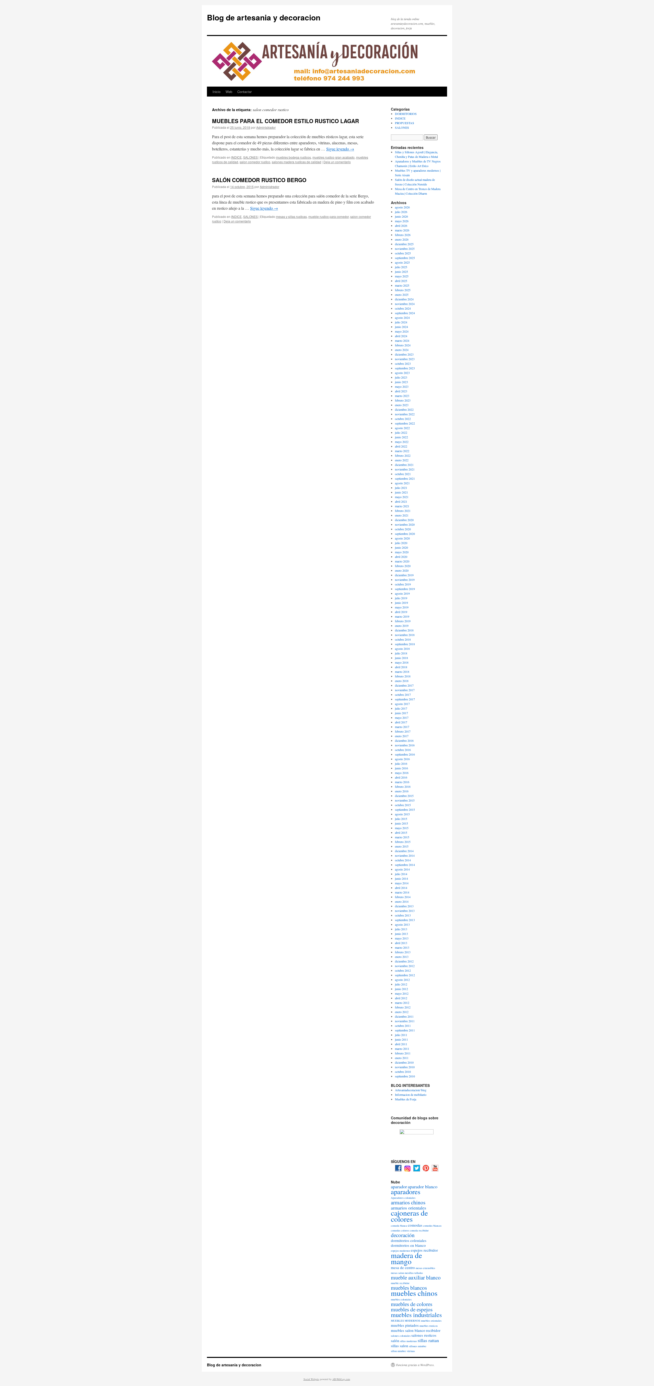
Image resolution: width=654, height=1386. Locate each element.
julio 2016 (401, 763)
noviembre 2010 (405, 1067)
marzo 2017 (402, 727)
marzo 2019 (402, 616)
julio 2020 (401, 543)
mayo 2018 (401, 662)
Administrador (266, 127)
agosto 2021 (402, 483)
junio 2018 (401, 658)
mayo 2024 (401, 331)
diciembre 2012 (404, 961)
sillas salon (399, 1345)
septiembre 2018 (405, 644)
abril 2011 (401, 1044)
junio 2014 (401, 878)
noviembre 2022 (405, 414)
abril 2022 (401, 446)
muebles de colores (411, 1304)
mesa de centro (403, 1267)
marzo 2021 (402, 506)
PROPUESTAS (404, 123)
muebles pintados (405, 1325)
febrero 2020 (403, 566)
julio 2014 (401, 874)
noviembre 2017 (405, 690)
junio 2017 (401, 713)
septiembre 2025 (405, 258)
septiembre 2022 (405, 423)
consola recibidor (419, 1230)
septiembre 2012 (405, 975)
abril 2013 (401, 943)
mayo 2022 (401, 442)
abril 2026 (401, 226)
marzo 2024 (402, 340)
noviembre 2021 (405, 469)
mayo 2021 (401, 497)
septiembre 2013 (405, 920)
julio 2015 (401, 819)
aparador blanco (422, 1186)
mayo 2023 (401, 386)
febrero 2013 (403, 952)
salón (395, 1340)
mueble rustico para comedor (328, 216)
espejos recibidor (424, 1250)
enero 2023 (401, 405)
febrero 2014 (403, 897)
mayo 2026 (401, 221)
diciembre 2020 (404, 520)
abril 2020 (401, 557)
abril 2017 (401, 722)
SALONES (250, 157)
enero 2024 (401, 350)
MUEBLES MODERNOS (405, 1320)
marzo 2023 (402, 396)
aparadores (405, 1191)
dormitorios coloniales (408, 1240)
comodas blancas (432, 1225)
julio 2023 (401, 377)
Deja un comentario (337, 162)
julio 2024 (401, 322)
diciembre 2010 (404, 1062)
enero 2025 (401, 294)
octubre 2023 (403, 363)
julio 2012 (401, 984)
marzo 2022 (402, 451)
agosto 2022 (402, 428)
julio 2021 (401, 488)
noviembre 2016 (405, 745)
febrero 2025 (403, 290)
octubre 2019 (403, 584)
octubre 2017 (403, 694)
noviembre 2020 (405, 524)
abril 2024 (401, 336)
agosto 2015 (402, 814)
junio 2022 (401, 437)
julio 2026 (401, 212)
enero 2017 (401, 736)
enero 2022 (401, 460)
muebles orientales (431, 1320)
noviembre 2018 (405, 635)
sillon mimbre (398, 1351)
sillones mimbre (417, 1346)
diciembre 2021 (404, 465)
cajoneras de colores (409, 1216)
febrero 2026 (403, 235)
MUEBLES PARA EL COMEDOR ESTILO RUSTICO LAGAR (285, 121)
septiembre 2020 (405, 534)
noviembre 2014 (405, 855)
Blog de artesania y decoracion (263, 17)
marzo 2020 (402, 561)
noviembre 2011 (405, 1021)
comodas (415, 1225)
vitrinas (411, 1351)
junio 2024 (401, 327)
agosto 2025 (402, 262)
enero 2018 (401, 681)
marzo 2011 (402, 1049)
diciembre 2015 (404, 796)
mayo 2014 (401, 883)
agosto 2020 (402, 538)
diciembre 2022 (404, 409)
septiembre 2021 (405, 478)
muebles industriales (416, 1314)
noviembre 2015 (405, 800)
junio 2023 (401, 382)
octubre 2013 (403, 915)
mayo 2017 (401, 717)
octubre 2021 (403, 474)
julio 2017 (401, 708)
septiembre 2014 (405, 865)
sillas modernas (408, 1341)
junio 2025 (401, 271)
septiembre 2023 (405, 368)
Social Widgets (311, 1379)
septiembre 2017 (405, 699)
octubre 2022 (403, 419)
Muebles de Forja (405, 1099)
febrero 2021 (403, 511)
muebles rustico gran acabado (333, 157)
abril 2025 (401, 281)
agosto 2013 (402, 924)
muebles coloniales (401, 1299)
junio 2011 (401, 1039)
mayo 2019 (401, 607)
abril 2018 (401, 667)
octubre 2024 (403, 308)
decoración (403, 1235)
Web (229, 91)
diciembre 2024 (404, 299)
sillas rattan (428, 1340)
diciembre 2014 (404, 851)
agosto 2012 (402, 980)
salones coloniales (401, 1335)
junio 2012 (401, 989)
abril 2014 (401, 888)
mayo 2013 (401, 938)
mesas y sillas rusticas (291, 216)
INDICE (236, 157)
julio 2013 (401, 929)
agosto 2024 (402, 317)
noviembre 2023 (405, 359)
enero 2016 (401, 791)
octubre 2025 (403, 253)
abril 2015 (401, 832)
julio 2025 (401, 267)
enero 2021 (401, 515)
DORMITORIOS (406, 114)
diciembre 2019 (404, 575)
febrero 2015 (403, 842)
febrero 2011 (403, 1053)
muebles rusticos (428, 1326)
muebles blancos (409, 1287)
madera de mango (406, 1258)
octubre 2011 (403, 1026)
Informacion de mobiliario (410, 1095)
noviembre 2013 (405, 911)
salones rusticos (423, 1335)
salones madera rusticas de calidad (296, 162)
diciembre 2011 (404, 1016)
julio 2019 (401, 598)
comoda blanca (399, 1225)
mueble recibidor (400, 1283)
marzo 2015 (402, 837)
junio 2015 (401, 823)
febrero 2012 (403, 1007)
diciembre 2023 (404, 354)
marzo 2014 (402, 892)
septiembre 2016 (405, 754)
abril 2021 (401, 501)
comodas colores (400, 1230)
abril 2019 (401, 612)
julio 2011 (401, 1035)
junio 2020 (401, 547)
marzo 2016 (402, 782)
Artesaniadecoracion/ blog (410, 1090)
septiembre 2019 (405, 589)
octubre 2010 (403, 1072)
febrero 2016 (403, 786)
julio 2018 (401, 653)
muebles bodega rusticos (293, 157)
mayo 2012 (401, 993)
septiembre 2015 (405, 809)
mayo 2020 (401, 552)
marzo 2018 (402, 671)
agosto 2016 (402, 759)
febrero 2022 (403, 455)
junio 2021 (401, 492)
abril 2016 (401, 777)
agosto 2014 (402, 869)
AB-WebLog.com (341, 1379)
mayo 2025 (401, 276)
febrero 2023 (403, 400)
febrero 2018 (403, 676)
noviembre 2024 (405, 304)
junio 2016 (401, 768)
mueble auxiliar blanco (416, 1277)
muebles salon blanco (408, 1330)
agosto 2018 (402, 649)
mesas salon (397, 1273)
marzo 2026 (402, 230)
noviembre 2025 (405, 248)
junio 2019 (401, 603)
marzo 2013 (402, 947)
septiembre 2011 (405, 1030)
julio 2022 (401, 432)
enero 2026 (401, 239)
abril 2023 (401, 391)
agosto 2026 (402, 207)
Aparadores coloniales (403, 1198)
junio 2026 (401, 216)
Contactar (244, 91)
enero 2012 (401, 1012)
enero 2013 (401, 957)
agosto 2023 (402, 373)
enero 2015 (401, 846)
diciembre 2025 (404, 244)
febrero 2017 (403, 731)
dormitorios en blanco (408, 1245)
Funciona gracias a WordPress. (415, 1365)
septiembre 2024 (405, 313)
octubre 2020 (403, 529)
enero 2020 (401, 570)
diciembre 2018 (404, 630)
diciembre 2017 (404, 685)
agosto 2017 (402, 704)
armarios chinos (408, 1202)
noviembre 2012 (405, 966)
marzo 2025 (402, 285)
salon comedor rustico (255, 162)
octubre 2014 (403, 860)
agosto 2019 (402, 593)
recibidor (433, 1330)
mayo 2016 (401, 773)
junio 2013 (401, 934)
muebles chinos (414, 1293)
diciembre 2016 (404, 740)
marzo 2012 (402, 1003)
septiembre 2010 (405, 1076)
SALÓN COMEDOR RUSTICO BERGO (259, 180)
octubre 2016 (403, 750)
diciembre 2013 (404, 906)
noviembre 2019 (405, 580)
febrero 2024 (403, 345)
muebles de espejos (412, 1309)
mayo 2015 (401, 828)
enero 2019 (401, 626)
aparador (399, 1186)
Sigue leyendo (340, 148)
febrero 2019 (403, 621)
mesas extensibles (425, 1268)
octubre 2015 (403, 805)
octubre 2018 (403, 639)
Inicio (216, 91)
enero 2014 (401, 901)
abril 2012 (401, 998)
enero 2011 (401, 1058)
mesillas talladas (414, 1273)
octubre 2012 (403, 970)
